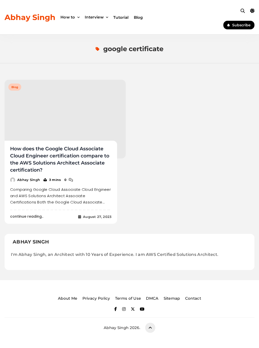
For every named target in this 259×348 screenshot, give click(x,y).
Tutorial (120, 17)
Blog (138, 17)
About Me (67, 298)
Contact (193, 298)
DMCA (152, 298)
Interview (94, 17)
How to (67, 17)
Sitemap (172, 298)
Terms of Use (128, 298)
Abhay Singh (30, 17)
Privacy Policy (96, 298)
